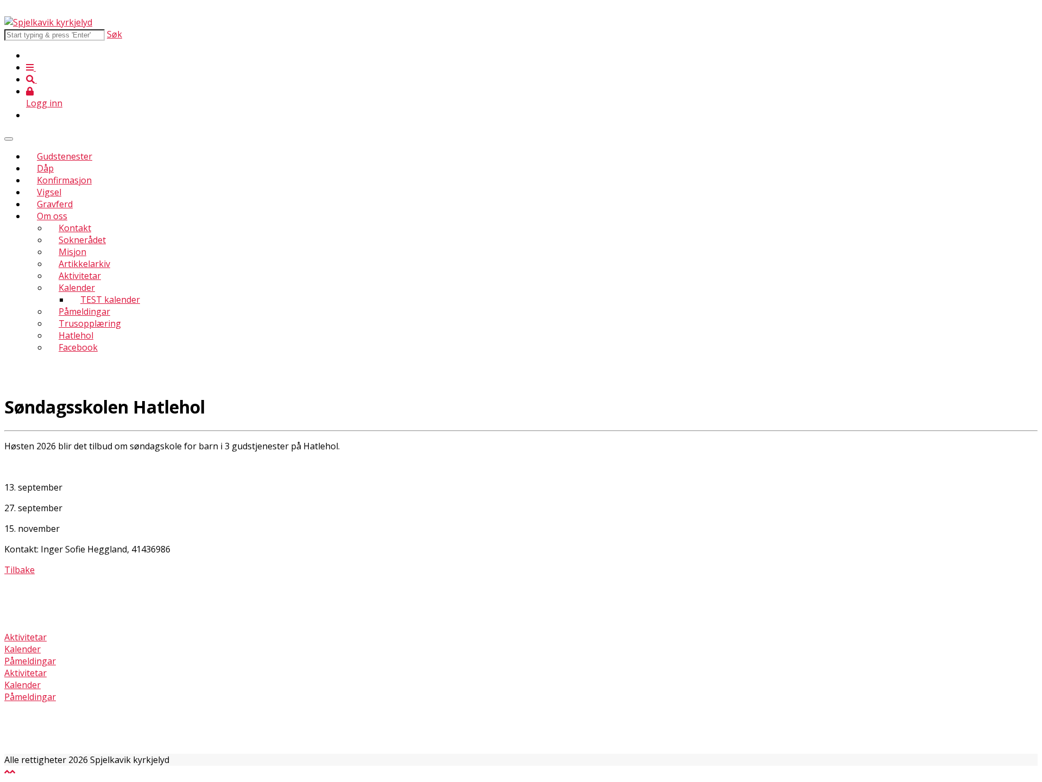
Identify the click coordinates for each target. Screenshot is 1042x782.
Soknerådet (82, 240)
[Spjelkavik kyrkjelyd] (48, 22)
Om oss (52, 216)
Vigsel (49, 192)
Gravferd (55, 204)
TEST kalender (110, 300)
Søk (114, 34)
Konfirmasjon (64, 180)
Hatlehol (76, 335)
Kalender (77, 288)
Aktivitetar (80, 276)
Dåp (45, 168)
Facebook (78, 347)
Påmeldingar (84, 311)
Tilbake (19, 570)
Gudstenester (64, 156)
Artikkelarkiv (84, 264)
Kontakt (75, 228)
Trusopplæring (90, 323)
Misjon (72, 252)
